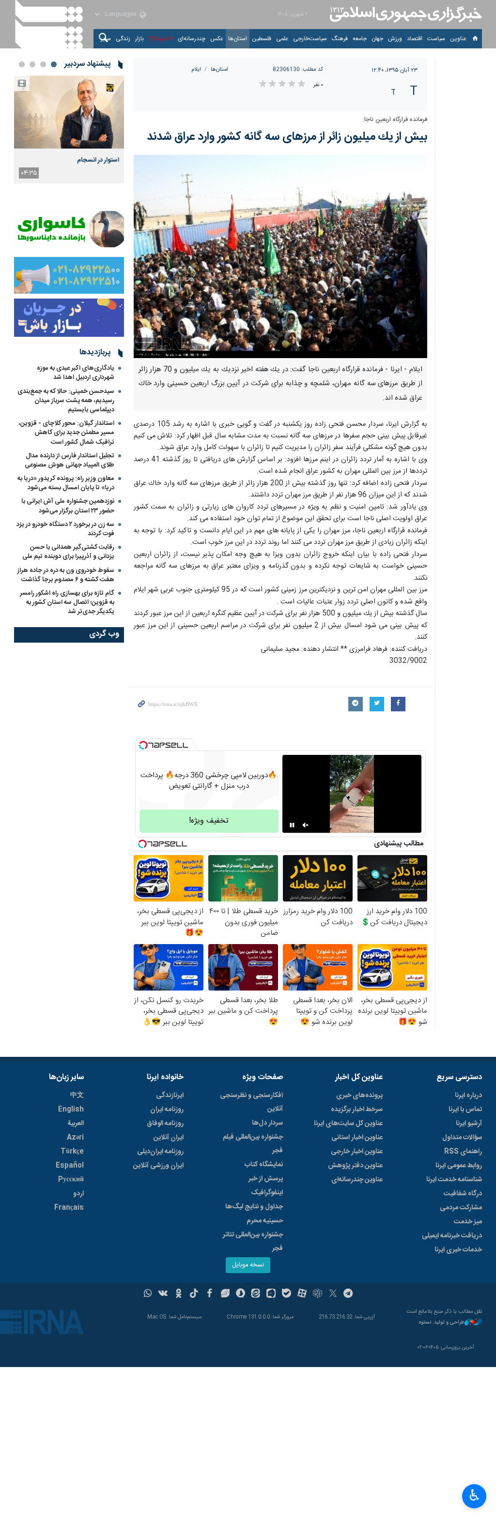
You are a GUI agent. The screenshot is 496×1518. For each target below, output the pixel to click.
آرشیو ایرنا (469, 1123)
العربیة (75, 1123)
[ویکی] (163, 1294)
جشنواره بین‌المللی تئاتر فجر (253, 1241)
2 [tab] (43, 64)
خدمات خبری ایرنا (458, 1250)
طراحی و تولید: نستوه (442, 1323)
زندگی (123, 39)
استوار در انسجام (98, 160)
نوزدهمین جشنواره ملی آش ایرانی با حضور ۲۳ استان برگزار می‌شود (67, 506)
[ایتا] (256, 1294)
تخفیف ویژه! (209, 820)
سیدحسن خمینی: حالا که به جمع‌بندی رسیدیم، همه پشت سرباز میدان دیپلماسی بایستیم (65, 400)
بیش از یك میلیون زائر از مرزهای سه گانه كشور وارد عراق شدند (287, 137)
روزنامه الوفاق (165, 1123)
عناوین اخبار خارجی (357, 1151)
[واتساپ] (148, 1294)
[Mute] (305, 825)
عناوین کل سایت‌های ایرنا (348, 1123)
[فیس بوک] (209, 1294)
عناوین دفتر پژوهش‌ (355, 1166)
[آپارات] (302, 1294)
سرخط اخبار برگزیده (357, 1109)
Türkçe (72, 1151)
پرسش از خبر (265, 1179)
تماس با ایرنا (465, 1109)
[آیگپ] (271, 1294)
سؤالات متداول (462, 1137)
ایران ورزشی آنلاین (158, 1166)
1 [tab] (54, 64)
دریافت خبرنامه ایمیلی (452, 1236)
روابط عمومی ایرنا (458, 1166)
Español (70, 1166)
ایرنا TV (158, 39)
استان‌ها (237, 39)
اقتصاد (414, 39)
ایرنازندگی (170, 1095)
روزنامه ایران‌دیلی (160, 1151)
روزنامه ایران (167, 1109)
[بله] (286, 1294)
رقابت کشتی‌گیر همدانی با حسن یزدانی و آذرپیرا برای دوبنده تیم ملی (68, 552)
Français (69, 1208)
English (71, 1109)
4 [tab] (22, 64)
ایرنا (404, 14)
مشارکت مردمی (461, 1208)
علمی (282, 39)
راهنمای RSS (463, 1151)
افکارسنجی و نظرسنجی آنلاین (251, 1102)
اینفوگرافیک (267, 1193)
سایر (106, 39)
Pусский (71, 1180)
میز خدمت (468, 1222)
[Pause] (292, 825)
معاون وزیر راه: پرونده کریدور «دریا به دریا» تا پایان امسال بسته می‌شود (65, 483)
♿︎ (474, 1495)
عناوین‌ (458, 39)
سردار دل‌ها (267, 1123)
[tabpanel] (69, 129)
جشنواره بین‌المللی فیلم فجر (253, 1144)
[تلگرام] (348, 1294)
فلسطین (261, 39)
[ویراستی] (225, 1294)
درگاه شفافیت (463, 1194)
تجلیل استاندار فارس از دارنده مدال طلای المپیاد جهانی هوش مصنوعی (69, 460)
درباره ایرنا (468, 1095)
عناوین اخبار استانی (357, 1137)
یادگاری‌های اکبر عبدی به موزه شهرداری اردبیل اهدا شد (75, 373)
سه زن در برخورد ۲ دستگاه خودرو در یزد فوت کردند (65, 529)
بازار (139, 39)
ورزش (395, 39)
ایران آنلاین (169, 1137)
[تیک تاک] (194, 1294)
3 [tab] (32, 64)
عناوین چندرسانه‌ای (357, 1180)
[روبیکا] (317, 1294)
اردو (78, 1194)
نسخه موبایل (248, 1265)
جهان (377, 39)
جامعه (360, 39)
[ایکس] (333, 1294)
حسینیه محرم (265, 1221)
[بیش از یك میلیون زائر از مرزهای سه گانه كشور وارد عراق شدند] (281, 256)
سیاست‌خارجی (310, 39)
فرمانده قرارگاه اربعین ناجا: (395, 120)
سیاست (436, 39)
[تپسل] (143, 745)
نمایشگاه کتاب (264, 1165)
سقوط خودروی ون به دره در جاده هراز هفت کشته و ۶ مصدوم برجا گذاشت (65, 575)
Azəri (75, 1137)
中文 (77, 1095)
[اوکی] (178, 1294)
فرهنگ (340, 39)
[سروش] (240, 1294)
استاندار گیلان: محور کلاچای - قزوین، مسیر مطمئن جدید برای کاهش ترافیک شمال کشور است (66, 432)
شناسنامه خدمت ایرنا (454, 1180)
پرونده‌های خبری (359, 1095)
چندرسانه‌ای (191, 39)
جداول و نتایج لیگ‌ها (254, 1207)
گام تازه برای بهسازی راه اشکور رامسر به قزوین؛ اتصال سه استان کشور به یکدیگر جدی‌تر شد (67, 602)
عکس (216, 39)
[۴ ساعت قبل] (69, 112)
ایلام (196, 69)
